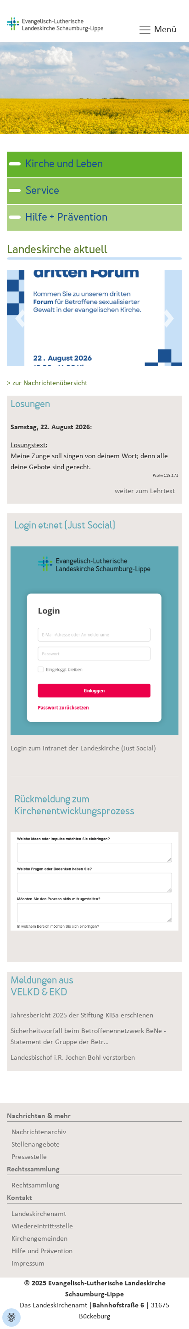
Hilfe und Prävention (41, 1251)
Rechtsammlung (35, 1185)
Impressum (27, 1263)
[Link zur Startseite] (55, 24)
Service (42, 191)
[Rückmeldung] (94, 881)
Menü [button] (164, 29)
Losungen (30, 405)
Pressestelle (29, 1156)
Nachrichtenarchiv (38, 1132)
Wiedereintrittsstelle (42, 1226)
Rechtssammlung (33, 1169)
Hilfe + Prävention (66, 217)
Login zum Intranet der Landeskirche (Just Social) (83, 748)
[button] (20, 318)
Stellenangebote (35, 1144)
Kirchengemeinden (39, 1238)
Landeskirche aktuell (57, 250)
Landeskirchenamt (38, 1213)
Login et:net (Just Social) (65, 526)
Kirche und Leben (64, 164)
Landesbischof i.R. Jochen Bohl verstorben (73, 1057)
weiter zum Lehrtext (145, 490)
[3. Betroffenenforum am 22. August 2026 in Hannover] (94, 317)
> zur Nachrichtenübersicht (47, 382)
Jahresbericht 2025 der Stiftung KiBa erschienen (82, 1015)
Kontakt (19, 1197)
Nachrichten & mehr (39, 1115)
